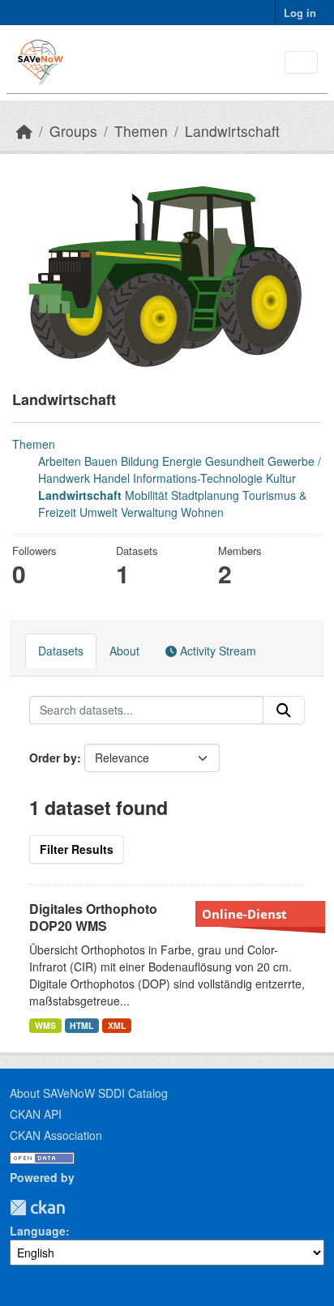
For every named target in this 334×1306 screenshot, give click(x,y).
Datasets (61, 650)
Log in (300, 12)
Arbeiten (59, 461)
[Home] (24, 131)
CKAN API (36, 1114)
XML (117, 1025)
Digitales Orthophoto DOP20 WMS (93, 917)
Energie (182, 461)
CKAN (37, 1207)
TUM (76, 1207)
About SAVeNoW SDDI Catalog (89, 1093)
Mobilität (146, 495)
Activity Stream (216, 650)
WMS (45, 1025)
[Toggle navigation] (301, 63)
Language (38, 1231)
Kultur (281, 478)
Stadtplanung (205, 495)
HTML (81, 1025)
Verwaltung (149, 512)
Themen (141, 131)
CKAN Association (56, 1135)
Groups (73, 131)
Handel (111, 478)
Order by (53, 757)
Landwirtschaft (232, 131)
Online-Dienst (244, 914)
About (124, 650)
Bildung (140, 461)
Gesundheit (234, 461)
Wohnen (202, 512)
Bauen (101, 461)
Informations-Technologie (198, 478)
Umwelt (98, 512)
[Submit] (284, 710)
